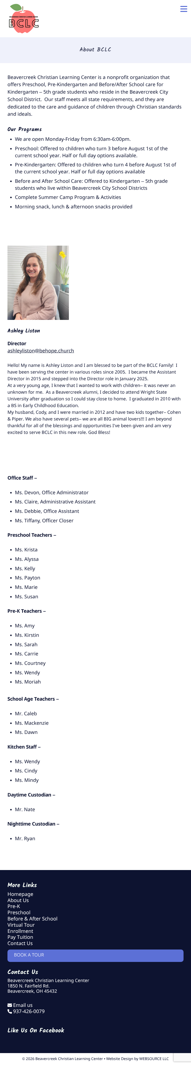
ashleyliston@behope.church (40, 351)
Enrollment (20, 931)
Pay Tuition (20, 937)
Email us (23, 1005)
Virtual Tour (21, 925)
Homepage (20, 894)
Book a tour (29, 955)
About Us (18, 900)
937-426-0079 (29, 1011)
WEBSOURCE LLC (154, 1059)
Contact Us (20, 943)
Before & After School (32, 919)
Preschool (18, 913)
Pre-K (13, 906)
